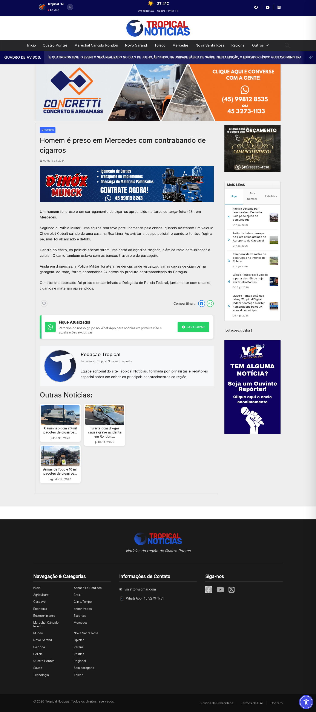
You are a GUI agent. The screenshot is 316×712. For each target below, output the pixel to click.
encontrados (83, 609)
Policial (38, 654)
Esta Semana (252, 196)
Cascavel (39, 601)
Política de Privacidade (217, 703)
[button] (266, 45)
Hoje (234, 196)
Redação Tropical (100, 354)
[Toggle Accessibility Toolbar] (306, 702)
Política (79, 654)
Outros (258, 45)
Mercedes (180, 45)
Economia (40, 609)
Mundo (38, 633)
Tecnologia (41, 675)
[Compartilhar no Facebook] (201, 303)
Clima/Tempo (83, 601)
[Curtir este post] (44, 303)
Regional (238, 45)
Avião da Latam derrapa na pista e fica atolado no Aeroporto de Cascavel (249, 236)
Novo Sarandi (136, 45)
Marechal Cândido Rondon (96, 45)
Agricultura (41, 595)
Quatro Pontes (55, 45)
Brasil (77, 595)
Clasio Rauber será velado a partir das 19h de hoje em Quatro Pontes (250, 278)
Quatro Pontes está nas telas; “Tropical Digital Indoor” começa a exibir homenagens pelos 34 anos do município (249, 303)
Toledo (160, 45)
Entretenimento (44, 615)
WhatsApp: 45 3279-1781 (145, 598)
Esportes (80, 615)
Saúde (37, 668)
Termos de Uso (252, 703)
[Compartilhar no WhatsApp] (210, 303)
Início (31, 45)
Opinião (79, 640)
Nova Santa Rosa (209, 45)
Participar (196, 327)
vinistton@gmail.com (140, 589)
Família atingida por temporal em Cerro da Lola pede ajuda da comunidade (247, 214)
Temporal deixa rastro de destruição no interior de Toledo (249, 257)
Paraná (79, 647)
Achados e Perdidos (88, 588)
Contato (277, 703)
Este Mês (271, 196)
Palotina (39, 647)
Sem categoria (84, 668)
